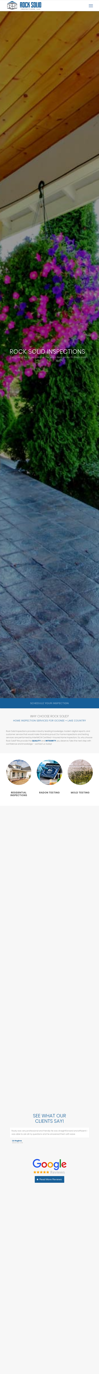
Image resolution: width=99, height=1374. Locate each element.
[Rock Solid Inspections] (24, 5)
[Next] (87, 1128)
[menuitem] (89, 5)
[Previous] (81, 1128)
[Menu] (89, 5)
